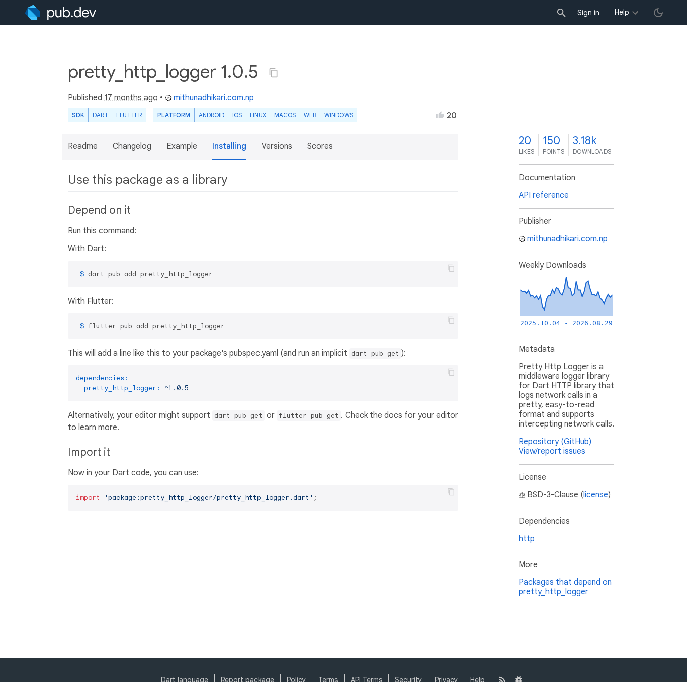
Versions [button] (277, 146)
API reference (544, 195)
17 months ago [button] (131, 98)
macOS (285, 115)
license (595, 495)
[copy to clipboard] (451, 268)
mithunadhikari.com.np (214, 98)
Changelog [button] (132, 146)
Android (211, 115)
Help (622, 12)
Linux (258, 115)
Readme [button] (83, 146)
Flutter (129, 115)
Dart (100, 115)
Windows (338, 115)
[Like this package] (440, 115)
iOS (237, 115)
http (527, 539)
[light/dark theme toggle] (658, 13)
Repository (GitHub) (555, 442)
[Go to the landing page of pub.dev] (60, 12)
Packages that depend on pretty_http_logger (565, 587)
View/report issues (552, 451)
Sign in (588, 12)
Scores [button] (320, 146)
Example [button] (181, 146)
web (310, 115)
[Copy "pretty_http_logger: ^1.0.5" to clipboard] (274, 73)
